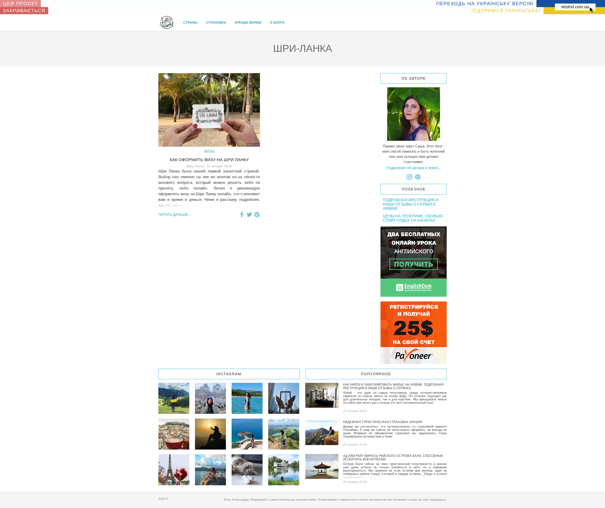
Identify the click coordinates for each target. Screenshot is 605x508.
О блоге (277, 22)
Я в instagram (409, 177)
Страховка (216, 22)
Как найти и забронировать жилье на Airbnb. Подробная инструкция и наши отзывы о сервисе (376, 398)
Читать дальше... (174, 214)
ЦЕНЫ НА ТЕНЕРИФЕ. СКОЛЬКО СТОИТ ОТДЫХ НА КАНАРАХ (413, 218)
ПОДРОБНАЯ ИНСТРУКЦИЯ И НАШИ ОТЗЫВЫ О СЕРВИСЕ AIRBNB (410, 204)
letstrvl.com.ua (575, 6)
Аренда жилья (247, 22)
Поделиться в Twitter (249, 215)
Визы (209, 151)
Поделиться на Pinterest (257, 215)
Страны (190, 22)
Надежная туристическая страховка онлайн (376, 434)
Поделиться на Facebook (242, 215)
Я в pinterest (418, 177)
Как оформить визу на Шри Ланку (209, 159)
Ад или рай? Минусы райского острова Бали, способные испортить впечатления (376, 470)
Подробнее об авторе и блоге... (413, 168)
